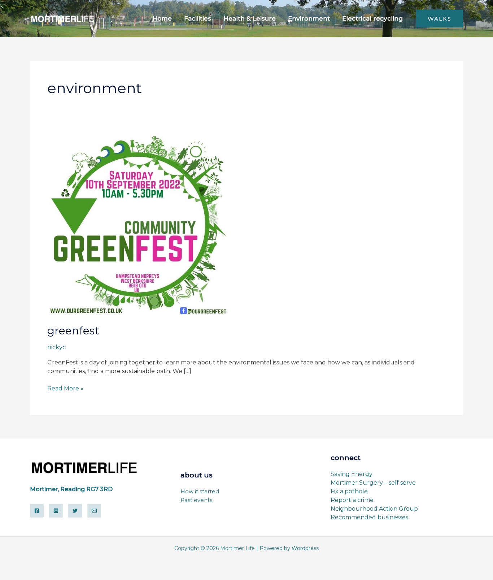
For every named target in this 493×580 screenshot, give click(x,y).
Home (162, 18)
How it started (199, 491)
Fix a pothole (349, 491)
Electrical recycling (372, 18)
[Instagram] (56, 511)
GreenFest (73, 330)
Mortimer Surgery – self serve (373, 482)
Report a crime (352, 500)
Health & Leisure (249, 18)
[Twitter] (75, 511)
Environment (309, 18)
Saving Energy (351, 474)
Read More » (65, 388)
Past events (196, 500)
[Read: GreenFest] (137, 224)
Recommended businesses (369, 517)
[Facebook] (37, 511)
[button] (439, 18)
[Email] (94, 511)
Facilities (197, 18)
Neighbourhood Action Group (374, 508)
